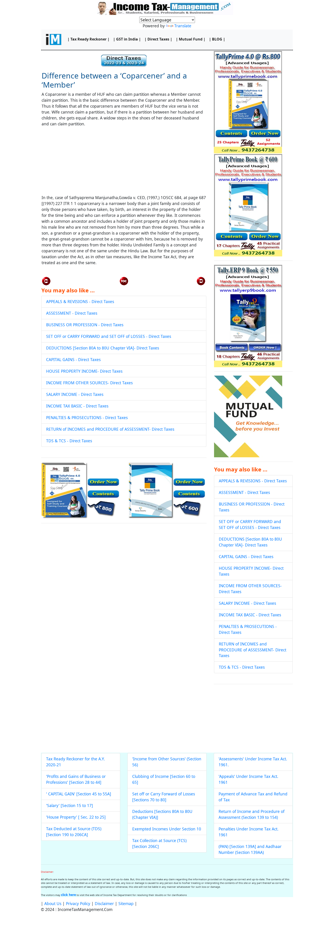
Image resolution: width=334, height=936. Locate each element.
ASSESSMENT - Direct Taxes (71, 313)
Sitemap (126, 903)
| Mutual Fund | (190, 39)
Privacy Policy (78, 903)
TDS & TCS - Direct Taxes (69, 440)
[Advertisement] (124, 163)
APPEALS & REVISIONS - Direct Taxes (80, 301)
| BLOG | (217, 39)
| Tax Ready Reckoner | (88, 39)
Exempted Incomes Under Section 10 (166, 829)
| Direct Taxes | (158, 39)
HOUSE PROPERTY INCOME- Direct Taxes (84, 371)
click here (68, 895)
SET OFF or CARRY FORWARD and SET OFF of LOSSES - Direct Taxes (108, 336)
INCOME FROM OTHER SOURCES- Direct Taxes (89, 382)
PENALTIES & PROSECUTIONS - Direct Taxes (87, 417)
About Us (52, 903)
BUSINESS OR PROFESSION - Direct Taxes (84, 324)
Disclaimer (104, 903)
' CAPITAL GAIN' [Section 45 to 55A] (78, 794)
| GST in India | (127, 39)
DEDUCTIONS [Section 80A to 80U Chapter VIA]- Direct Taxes (102, 348)
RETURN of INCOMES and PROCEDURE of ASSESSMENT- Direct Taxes (110, 429)
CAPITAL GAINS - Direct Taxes (73, 359)
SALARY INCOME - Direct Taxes (74, 394)
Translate (182, 25)
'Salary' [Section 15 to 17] (69, 805)
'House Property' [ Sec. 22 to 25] (76, 817)
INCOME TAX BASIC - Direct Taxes (77, 406)
